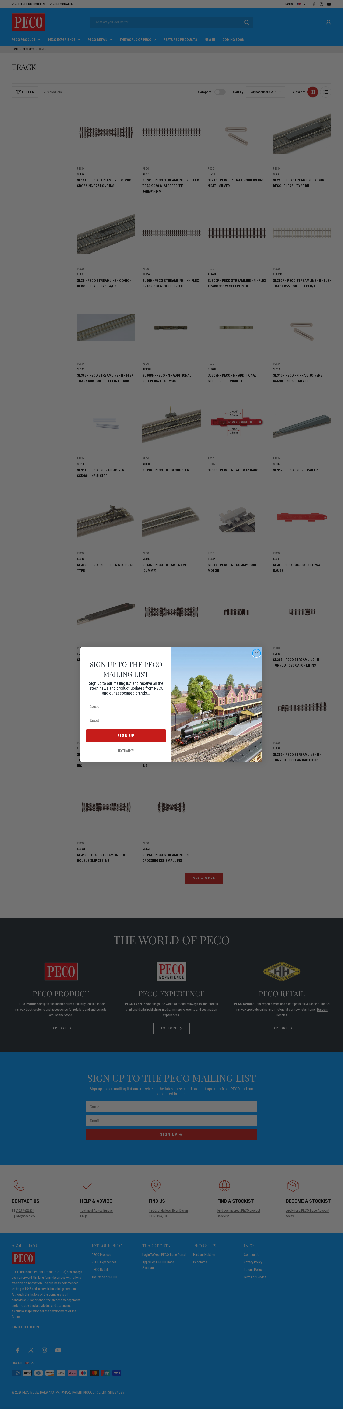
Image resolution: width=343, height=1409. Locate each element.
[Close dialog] (256, 653)
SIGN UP (126, 735)
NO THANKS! (126, 751)
